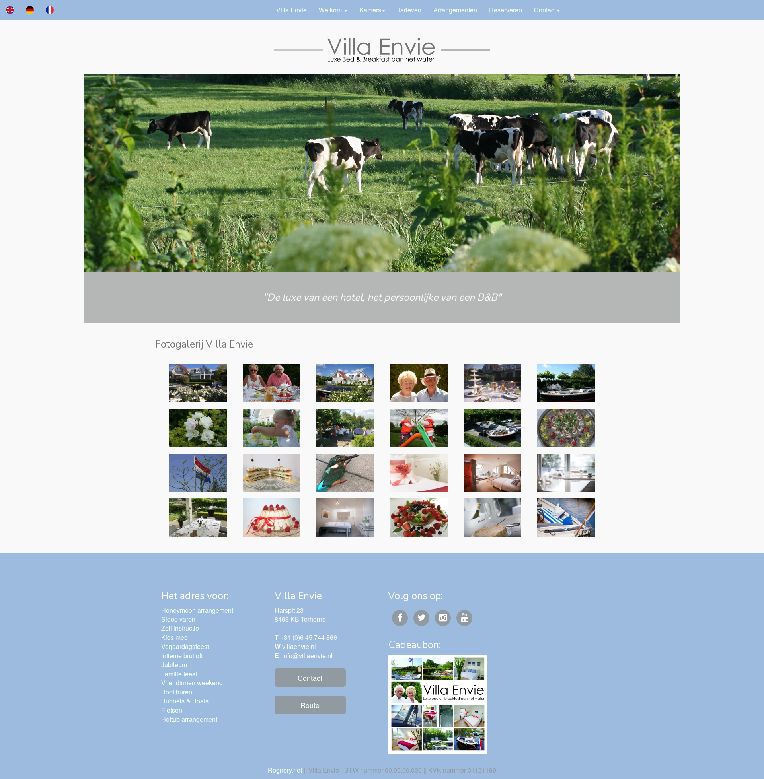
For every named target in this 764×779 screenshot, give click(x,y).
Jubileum (174, 664)
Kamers (370, 9)
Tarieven (409, 9)
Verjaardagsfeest (185, 646)
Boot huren (176, 691)
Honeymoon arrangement (197, 610)
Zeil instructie (180, 628)
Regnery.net (285, 770)
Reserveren (505, 9)
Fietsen (171, 710)
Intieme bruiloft (182, 655)
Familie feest (179, 673)
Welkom (331, 9)
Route (310, 705)
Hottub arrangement (189, 719)
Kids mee (174, 637)
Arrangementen (455, 9)
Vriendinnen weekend (192, 682)
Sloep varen (178, 619)
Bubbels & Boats (185, 700)
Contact (545, 9)
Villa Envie (291, 9)
